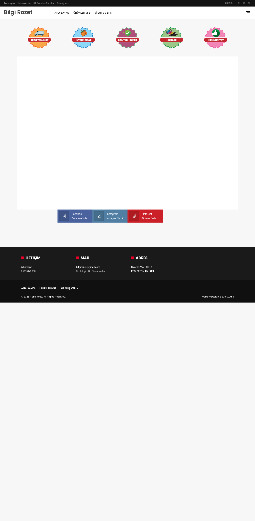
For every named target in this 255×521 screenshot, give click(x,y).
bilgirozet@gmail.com (88, 267)
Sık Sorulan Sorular (43, 3)
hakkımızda (24, 3)
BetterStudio (227, 296)
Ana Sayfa (62, 13)
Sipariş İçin (63, 3)
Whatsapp (26, 267)
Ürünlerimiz (81, 13)
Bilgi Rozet (18, 12)
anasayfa (9, 3)
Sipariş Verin (103, 13)
